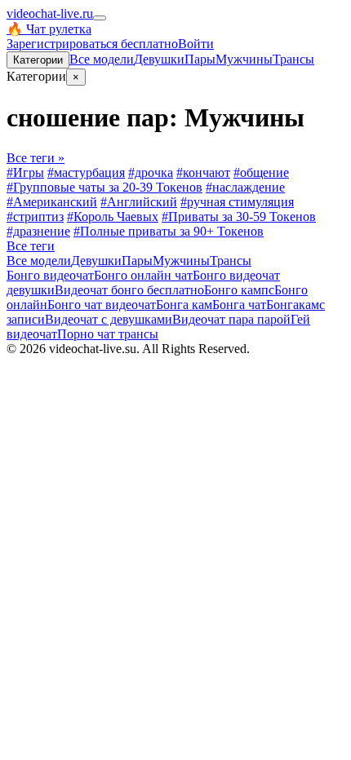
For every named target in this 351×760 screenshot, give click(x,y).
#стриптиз (35, 216)
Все (101, 59)
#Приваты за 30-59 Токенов (239, 216)
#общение (261, 172)
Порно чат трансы (107, 334)
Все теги (31, 246)
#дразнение (38, 231)
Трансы (293, 59)
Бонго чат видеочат (101, 305)
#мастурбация (86, 172)
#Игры (25, 172)
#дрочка (150, 172)
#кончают (203, 172)
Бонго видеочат (50, 275)
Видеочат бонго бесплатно (129, 290)
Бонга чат (239, 305)
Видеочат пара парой (231, 319)
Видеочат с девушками (108, 319)
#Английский (138, 202)
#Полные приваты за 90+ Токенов (168, 231)
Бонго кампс (239, 290)
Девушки (159, 59)
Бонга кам (184, 305)
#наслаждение (245, 187)
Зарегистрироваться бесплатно (92, 44)
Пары (199, 59)
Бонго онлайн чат (143, 275)
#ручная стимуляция (237, 202)
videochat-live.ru (50, 13)
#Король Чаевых (112, 216)
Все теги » (35, 158)
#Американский (52, 202)
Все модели (39, 260)
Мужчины (244, 59)
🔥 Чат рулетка (49, 29)
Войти (196, 44)
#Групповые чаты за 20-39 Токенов (104, 187)
